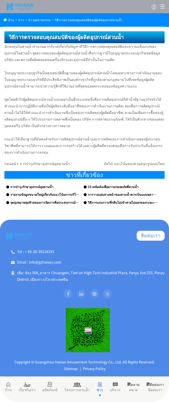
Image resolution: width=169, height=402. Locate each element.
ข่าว (21, 20)
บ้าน (11, 20)
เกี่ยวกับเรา (27, 390)
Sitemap (71, 368)
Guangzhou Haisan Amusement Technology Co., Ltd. (78, 362)
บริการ (115, 390)
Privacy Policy (94, 368)
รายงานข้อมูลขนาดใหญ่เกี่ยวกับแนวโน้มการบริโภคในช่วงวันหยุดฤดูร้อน (45, 194)
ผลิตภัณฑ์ (49, 390)
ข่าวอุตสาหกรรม (39, 20)
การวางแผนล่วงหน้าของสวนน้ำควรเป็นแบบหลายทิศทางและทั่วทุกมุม (122, 194)
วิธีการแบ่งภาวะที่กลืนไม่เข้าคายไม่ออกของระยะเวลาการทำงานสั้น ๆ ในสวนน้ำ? (122, 202)
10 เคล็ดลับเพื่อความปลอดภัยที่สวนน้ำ (113, 186)
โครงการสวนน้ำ (77, 390)
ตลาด (133, 390)
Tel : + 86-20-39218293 (35, 251)
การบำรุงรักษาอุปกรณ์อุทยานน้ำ (45, 164)
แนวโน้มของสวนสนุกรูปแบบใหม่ (139, 164)
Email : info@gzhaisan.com (39, 262)
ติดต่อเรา (150, 235)
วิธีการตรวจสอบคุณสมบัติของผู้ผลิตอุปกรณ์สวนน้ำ (89, 20)
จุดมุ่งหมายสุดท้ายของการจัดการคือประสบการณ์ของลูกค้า (45, 202)
